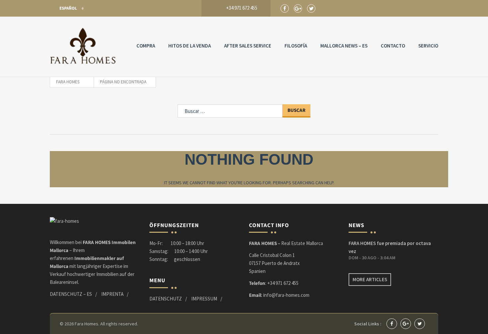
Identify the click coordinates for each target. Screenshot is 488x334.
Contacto (393, 45)
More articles (370, 279)
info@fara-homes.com (286, 295)
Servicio (428, 45)
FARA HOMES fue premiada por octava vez (390, 247)
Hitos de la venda (189, 45)
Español (68, 8)
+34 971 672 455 (282, 283)
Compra (145, 45)
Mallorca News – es (343, 45)
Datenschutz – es (71, 294)
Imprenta (112, 294)
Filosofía (296, 45)
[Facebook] (285, 8)
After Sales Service (247, 45)
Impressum (204, 298)
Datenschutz (165, 298)
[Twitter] (311, 8)
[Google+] (298, 8)
